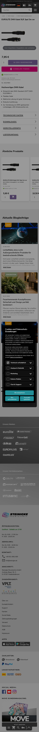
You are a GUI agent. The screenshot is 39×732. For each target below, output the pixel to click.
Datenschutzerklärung (16, 357)
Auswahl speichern (27, 399)
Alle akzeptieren (19, 393)
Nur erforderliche (12, 399)
